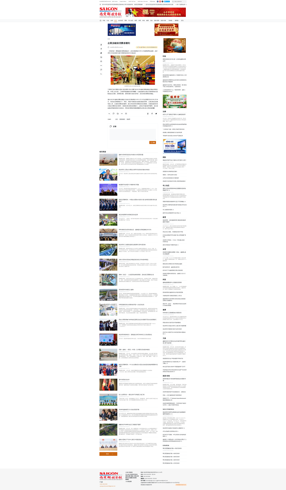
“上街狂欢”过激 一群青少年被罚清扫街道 (173, 129)
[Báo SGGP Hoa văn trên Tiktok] (162, 1)
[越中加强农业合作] (108, 385)
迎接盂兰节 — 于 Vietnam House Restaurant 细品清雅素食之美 (174, 399)
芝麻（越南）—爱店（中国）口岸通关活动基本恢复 (134, 349)
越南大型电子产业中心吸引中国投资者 (130, 439)
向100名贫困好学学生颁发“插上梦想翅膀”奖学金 (174, 235)
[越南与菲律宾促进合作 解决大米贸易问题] (108, 160)
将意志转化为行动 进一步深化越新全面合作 (174, 60)
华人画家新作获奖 (167, 209)
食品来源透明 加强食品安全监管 (128, 214)
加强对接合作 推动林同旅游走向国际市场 (174, 379)
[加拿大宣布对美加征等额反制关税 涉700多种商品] (108, 265)
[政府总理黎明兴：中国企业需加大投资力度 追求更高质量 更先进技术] (108, 205)
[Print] (101, 61)
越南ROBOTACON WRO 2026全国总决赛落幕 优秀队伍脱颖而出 (174, 299)
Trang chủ (100, 20)
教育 (136, 20)
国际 (126, 20)
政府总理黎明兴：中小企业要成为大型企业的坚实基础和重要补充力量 (138, 365)
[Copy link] (101, 65)
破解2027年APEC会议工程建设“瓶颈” (130, 424)
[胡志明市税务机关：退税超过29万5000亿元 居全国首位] (108, 340)
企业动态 (120, 20)
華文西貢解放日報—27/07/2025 (171, 463)
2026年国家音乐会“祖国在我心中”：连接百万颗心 (174, 362)
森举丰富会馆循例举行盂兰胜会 (171, 213)
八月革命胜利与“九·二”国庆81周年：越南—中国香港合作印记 (174, 90)
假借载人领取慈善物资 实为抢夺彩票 (172, 132)
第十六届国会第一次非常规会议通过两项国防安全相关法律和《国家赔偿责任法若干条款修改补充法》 (150, 4)
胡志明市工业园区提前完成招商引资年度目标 (132, 244)
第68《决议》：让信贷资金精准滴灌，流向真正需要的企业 (136, 274)
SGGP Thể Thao (132, 1)
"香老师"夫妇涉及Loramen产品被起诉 (173, 135)
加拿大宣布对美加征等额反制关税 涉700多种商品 (133, 259)
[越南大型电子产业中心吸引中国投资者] (108, 445)
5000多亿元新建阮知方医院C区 (172, 312)
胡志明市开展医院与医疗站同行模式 (172, 329)
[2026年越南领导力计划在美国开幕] (108, 415)
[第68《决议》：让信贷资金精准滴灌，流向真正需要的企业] (108, 280)
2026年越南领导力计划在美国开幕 (129, 409)
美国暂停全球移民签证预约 (170, 171)
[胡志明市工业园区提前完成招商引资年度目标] (108, 250)
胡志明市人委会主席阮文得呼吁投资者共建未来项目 (134, 169)
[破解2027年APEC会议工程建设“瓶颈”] (108, 430)
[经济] (101, 74)
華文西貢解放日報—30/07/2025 (171, 453)
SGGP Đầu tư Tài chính (143, 1)
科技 (143, 20)
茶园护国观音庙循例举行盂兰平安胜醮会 (173, 201)
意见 (182, 20)
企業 (116, 119)
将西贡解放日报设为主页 (181, 484)
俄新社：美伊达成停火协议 (170, 174)
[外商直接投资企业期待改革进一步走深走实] (108, 310)
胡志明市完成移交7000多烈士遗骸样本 (173, 428)
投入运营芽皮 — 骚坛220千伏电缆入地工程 (131, 394)
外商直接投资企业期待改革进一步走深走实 (131, 304)
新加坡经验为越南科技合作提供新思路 (173, 292)
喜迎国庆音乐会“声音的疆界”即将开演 (173, 358)
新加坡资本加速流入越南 (126, 289)
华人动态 (130, 20)
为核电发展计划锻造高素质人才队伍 (172, 295)
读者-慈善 (156, 20)
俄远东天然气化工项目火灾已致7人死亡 (174, 160)
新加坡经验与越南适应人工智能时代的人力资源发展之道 (175, 75)
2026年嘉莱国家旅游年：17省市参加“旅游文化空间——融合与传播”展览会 (174, 404)
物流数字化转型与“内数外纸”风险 (129, 184)
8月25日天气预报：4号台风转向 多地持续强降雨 (174, 435)
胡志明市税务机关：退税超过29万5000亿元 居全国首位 (135, 334)
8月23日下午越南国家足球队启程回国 (173, 270)
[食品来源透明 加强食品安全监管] (108, 220)
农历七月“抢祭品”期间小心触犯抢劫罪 (174, 114)
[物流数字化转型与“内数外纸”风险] (108, 190)
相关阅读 (102, 152)
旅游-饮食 (163, 20)
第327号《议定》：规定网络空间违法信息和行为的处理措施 (174, 304)
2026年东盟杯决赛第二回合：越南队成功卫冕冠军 (174, 253)
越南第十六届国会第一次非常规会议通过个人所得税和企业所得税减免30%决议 (175, 440)
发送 (154, 142)
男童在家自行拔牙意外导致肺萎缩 (172, 322)
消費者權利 (122, 119)
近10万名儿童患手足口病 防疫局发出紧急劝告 (174, 333)
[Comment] (101, 69)
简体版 (170, 20)
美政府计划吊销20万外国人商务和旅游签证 (174, 181)
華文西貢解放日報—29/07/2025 (171, 456)
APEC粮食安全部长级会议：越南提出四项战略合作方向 (135, 229)
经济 (115, 20)
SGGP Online (115, 1)
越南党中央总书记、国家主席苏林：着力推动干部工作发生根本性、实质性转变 (175, 85)
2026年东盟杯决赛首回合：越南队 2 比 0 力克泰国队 (174, 274)
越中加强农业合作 (124, 379)
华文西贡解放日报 (110, 12)
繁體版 (176, 20)
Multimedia (168, 409)
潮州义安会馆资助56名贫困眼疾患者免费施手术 (174, 189)
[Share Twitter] (101, 53)
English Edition (123, 1)
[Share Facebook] (101, 49)
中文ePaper (152, 1)
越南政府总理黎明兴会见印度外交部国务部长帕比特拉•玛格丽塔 (175, 80)
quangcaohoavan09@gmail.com (107, 486)
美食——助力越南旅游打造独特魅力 (172, 395)
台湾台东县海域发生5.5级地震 (171, 178)
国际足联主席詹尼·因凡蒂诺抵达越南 (172, 264)
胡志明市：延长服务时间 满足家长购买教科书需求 (174, 221)
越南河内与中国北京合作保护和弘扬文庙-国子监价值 (174, 342)
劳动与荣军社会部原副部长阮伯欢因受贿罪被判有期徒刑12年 (175, 125)
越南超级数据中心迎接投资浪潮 (172, 282)
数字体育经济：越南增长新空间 (171, 267)
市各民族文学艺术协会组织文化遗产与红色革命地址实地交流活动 (175, 370)
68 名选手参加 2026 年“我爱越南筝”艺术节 (174, 366)
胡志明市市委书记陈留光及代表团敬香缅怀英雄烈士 (174, 413)
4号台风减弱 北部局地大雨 (170, 431)
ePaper (166, 445)
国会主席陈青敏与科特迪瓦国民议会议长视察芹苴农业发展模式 (137, 319)
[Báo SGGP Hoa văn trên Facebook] (158, 1)
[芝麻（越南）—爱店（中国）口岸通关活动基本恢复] (108, 355)
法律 (112, 20)
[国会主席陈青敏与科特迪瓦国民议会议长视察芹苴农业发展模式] (108, 325)
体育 (140, 20)
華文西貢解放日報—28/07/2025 (171, 460)
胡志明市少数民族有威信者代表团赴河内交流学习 (175, 205)
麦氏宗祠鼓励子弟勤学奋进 (170, 245)
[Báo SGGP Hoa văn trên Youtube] (160, 1)
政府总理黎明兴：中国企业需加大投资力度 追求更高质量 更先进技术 (138, 200)
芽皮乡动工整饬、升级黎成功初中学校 (173, 232)
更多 (107, 454)
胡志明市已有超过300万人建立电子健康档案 (174, 325)
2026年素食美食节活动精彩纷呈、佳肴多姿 (174, 392)
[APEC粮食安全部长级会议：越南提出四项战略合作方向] (108, 235)
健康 (147, 20)
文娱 (151, 20)
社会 (108, 20)
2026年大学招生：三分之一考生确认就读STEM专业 (173, 240)
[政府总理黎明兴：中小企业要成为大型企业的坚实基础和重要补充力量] (108, 370)
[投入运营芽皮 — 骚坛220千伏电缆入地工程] (108, 400)
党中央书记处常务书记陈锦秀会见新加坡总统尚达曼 (106, 4)
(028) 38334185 (103, 484)
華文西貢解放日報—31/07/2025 (172, 448)
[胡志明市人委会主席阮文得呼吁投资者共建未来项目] (108, 175)
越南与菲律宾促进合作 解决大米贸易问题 (131, 154)
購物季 (128, 119)
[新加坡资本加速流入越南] (108, 295)
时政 (104, 20)
